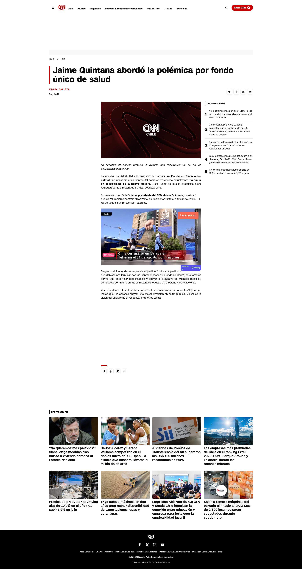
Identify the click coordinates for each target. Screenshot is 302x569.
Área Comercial (87, 552)
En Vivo (99, 552)
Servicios (182, 8)
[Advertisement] (72, 282)
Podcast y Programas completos (124, 8)
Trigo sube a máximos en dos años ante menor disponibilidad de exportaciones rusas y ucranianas (125, 508)
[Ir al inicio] (61, 7)
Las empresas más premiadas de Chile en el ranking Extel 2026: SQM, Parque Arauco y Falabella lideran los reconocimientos (231, 159)
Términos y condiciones (146, 552)
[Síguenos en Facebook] (139, 544)
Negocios (95, 8)
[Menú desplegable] (53, 7)
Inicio (51, 58)
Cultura (168, 8)
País (71, 8)
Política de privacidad (124, 552)
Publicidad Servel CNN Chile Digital (174, 552)
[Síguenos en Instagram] (154, 544)
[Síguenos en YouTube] (162, 544)
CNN (56, 94)
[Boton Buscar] (226, 7)
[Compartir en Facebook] (236, 92)
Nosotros (109, 552)
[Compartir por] (250, 92)
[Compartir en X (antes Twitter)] (243, 92)
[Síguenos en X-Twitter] (147, 544)
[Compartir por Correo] (229, 92)
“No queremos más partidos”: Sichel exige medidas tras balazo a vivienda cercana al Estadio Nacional (230, 114)
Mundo (82, 8)
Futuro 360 (153, 8)
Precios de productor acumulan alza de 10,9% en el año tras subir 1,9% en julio (229, 171)
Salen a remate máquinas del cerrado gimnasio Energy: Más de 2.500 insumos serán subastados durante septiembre (227, 510)
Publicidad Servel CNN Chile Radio (207, 552)
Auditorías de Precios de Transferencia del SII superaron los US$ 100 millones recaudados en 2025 (230, 145)
